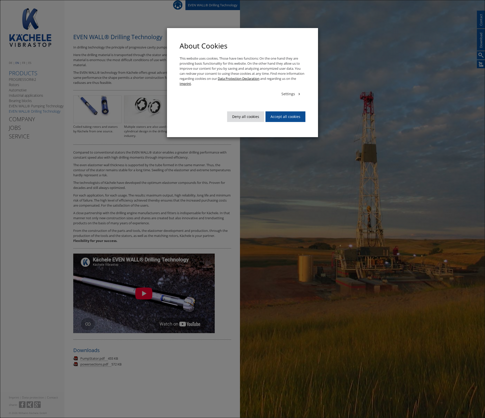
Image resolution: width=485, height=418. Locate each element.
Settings (288, 93)
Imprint (185, 83)
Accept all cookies (285, 116)
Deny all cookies (245, 116)
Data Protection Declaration (238, 78)
